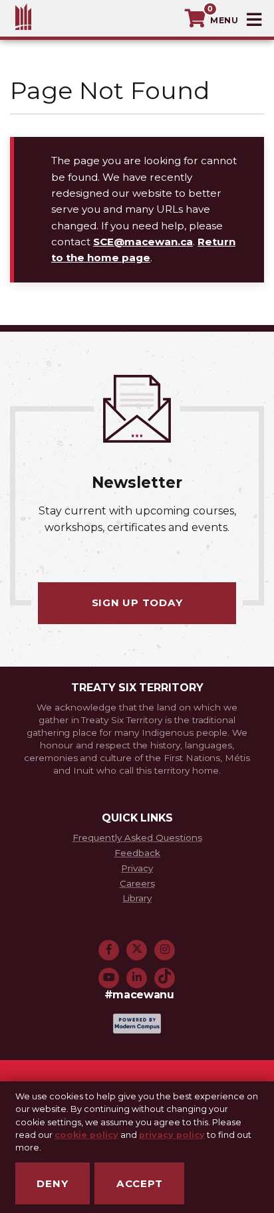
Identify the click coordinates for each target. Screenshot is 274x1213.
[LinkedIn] (137, 976)
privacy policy (172, 1135)
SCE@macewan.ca (143, 241)
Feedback (137, 852)
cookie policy (86, 1135)
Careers (137, 883)
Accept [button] (139, 1183)
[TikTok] (165, 976)
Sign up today (137, 602)
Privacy (137, 868)
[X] (137, 948)
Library (137, 898)
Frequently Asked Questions (137, 837)
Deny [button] (52, 1183)
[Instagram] (165, 948)
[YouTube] (109, 976)
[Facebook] (109, 948)
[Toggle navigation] (237, 20)
